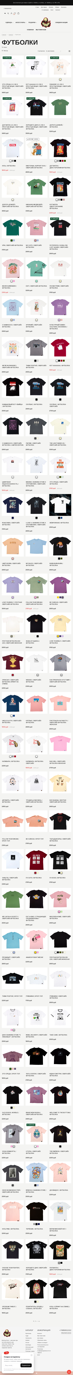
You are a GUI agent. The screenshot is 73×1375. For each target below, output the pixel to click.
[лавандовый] (13, 597)
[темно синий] (13, 518)
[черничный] (62, 597)
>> (39, 1321)
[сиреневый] (59, 320)
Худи (27, 1335)
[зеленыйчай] (62, 477)
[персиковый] (61, 320)
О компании (45, 10)
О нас (37, 7)
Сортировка (41, 51)
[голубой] (14, 240)
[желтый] (58, 597)
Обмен (57, 7)
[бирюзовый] (36, 281)
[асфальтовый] (35, 438)
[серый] (38, 361)
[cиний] (61, 518)
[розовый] (14, 281)
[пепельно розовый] (64, 200)
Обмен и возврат (42, 1342)
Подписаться (26, 1365)
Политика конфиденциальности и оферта (44, 1350)
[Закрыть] (31, 1355)
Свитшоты (28, 1338)
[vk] (5, 13)
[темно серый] (13, 1185)
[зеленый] (65, 161)
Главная (4, 34)
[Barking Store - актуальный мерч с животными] (46, 22)
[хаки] (64, 361)
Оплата (51, 7)
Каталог (58, 10)
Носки (27, 1342)
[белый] (10, 161)
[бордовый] (62, 161)
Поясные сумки (30, 1351)
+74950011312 (7, 8)
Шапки (27, 1340)
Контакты (63, 7)
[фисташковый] (61, 912)
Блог (52, 10)
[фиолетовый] (60, 597)
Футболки (28, 1333)
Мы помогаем (41, 1335)
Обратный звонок (66, 1332)
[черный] (15, 161)
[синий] (14, 716)
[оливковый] (38, 597)
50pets (10, 1344)
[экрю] (60, 79)
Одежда (11, 34)
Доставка (44, 7)
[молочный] (13, 200)
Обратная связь (42, 1340)
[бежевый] (11, 320)
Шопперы (28, 1345)
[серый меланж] (13, 161)
